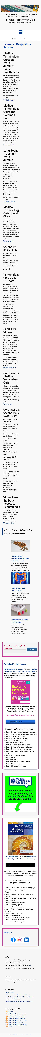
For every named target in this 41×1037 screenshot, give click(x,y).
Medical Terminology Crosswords (17, 1014)
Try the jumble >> (9, 100)
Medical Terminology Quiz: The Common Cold (11, 112)
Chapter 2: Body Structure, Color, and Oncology (21, 734)
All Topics (10, 1011)
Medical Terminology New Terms (16, 1018)
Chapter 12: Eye (10, 758)
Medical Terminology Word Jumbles (17, 1020)
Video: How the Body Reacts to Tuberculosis (11, 502)
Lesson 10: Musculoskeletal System (17, 917)
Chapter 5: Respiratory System (15, 740)
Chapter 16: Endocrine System (15, 766)
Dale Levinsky (16, 671)
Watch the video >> (9, 368)
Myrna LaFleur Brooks (29, 671)
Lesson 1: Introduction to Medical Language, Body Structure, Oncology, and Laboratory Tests (20, 890)
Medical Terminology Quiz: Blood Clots (11, 211)
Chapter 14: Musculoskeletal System (17, 762)
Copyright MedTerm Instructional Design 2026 (20, 1035)
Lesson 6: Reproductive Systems (16, 907)
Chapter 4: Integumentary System (16, 738)
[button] (21, 32)
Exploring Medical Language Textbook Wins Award (19, 1001)
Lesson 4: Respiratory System (15, 903)
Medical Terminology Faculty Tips (17, 1016)
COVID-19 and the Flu (10, 248)
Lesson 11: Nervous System (14, 920)
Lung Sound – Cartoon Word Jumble (11, 155)
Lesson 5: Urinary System (14, 905)
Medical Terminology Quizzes (15, 1022)
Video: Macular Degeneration (13, 999)
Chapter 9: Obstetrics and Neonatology (18, 749)
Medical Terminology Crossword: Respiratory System (19, 997)
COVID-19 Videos (9, 330)
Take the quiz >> (8, 145)
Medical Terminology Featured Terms (17, 1024)
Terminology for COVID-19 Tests (11, 278)
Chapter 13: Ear (10, 760)
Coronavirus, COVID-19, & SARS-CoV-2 (11, 413)
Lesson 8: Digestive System (14, 913)
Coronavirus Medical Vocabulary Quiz (11, 378)
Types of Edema (10, 992)
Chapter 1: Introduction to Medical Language (20, 732)
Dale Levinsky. (31, 859)
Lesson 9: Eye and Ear (12, 915)
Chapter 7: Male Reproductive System (18, 745)
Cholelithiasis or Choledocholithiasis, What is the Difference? (20, 558)
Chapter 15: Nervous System (15, 764)
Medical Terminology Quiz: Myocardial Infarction (18, 994)
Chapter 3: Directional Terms (15, 736)
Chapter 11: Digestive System (15, 755)
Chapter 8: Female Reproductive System (18, 747)
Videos (10, 1026)
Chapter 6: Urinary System (14, 743)
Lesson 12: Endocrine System (15, 922)
